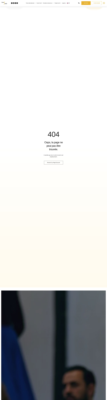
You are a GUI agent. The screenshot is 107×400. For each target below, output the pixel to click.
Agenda (64, 3)
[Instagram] (15, 3)
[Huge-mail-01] (12, 3)
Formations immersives (47, 3)
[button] (30, 3)
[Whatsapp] (17, 3)
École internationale (30, 3)
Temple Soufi (57, 3)
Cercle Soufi (39, 3)
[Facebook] (13, 3)
